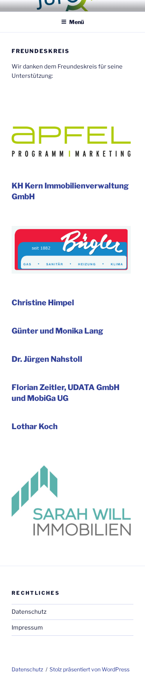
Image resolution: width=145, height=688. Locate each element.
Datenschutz (29, 611)
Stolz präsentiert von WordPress (89, 669)
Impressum (27, 627)
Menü (76, 22)
